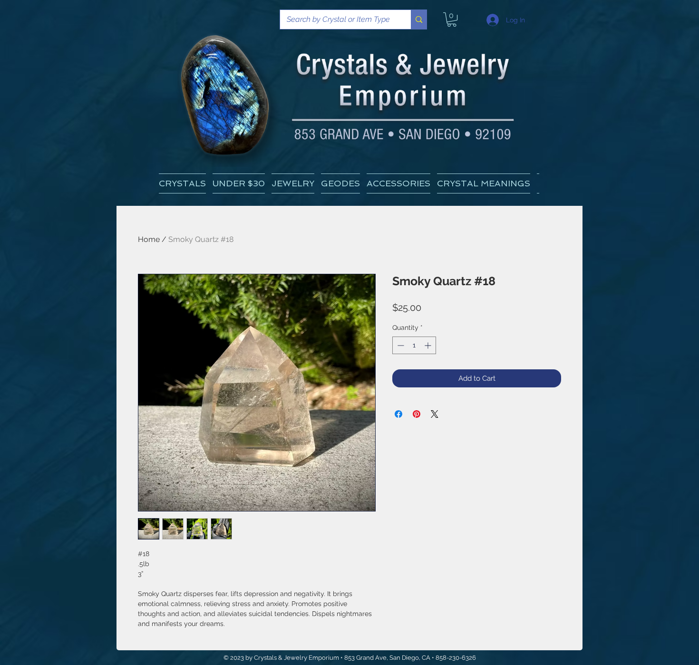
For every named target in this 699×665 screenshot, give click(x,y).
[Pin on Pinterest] (416, 414)
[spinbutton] (414, 345)
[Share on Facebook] (398, 414)
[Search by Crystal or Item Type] (419, 19)
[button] (484, 183)
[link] (451, 19)
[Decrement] (400, 345)
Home (149, 239)
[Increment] (429, 345)
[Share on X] (434, 414)
